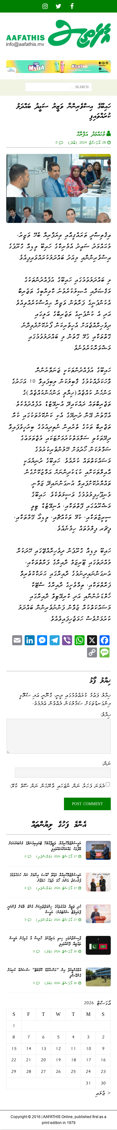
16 (103, 1060)
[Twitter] (58, 6)
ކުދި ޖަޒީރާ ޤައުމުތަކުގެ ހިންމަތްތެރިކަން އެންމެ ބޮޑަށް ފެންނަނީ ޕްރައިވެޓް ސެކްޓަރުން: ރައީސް (44, 910)
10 (88, 1049)
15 (14, 1049)
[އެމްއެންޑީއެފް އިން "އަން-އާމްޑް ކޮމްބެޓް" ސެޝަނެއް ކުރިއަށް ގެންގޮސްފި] (98, 977)
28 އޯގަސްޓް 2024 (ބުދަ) (87, 142)
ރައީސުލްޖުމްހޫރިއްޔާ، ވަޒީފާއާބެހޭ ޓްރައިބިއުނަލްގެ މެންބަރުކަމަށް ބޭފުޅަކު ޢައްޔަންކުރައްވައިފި (45, 846)
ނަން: (106, 763)
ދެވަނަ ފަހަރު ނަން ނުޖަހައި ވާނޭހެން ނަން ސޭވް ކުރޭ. (57, 786)
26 (58, 1072)
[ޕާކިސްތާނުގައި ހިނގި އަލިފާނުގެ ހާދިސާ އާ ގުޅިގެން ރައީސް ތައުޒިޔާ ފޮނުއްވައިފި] (98, 945)
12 (58, 1049)
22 (13, 1060)
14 (28, 1049)
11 (73, 1049)
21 (28, 1060)
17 (88, 1060)
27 (43, 1072)
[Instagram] (45, 6)
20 (43, 1060)
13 (43, 1049)
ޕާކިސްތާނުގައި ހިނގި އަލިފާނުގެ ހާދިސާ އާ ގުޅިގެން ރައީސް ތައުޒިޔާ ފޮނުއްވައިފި (45, 941)
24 (88, 1072)
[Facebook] (71, 6)
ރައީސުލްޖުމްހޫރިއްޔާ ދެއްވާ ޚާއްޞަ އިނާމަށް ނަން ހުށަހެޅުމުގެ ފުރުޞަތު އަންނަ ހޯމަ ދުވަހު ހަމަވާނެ (45, 878)
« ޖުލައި (103, 1093)
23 (103, 1072)
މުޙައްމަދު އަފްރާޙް (91, 134)
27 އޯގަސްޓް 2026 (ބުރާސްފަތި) (56, 856)
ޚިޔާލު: (105, 714)
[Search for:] (58, 88)
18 (73, 1060)
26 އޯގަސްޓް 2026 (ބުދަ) (60, 951)
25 (73, 1072)
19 (58, 1060)
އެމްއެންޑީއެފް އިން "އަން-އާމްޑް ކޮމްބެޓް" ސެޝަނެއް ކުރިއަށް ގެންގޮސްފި (44, 973)
